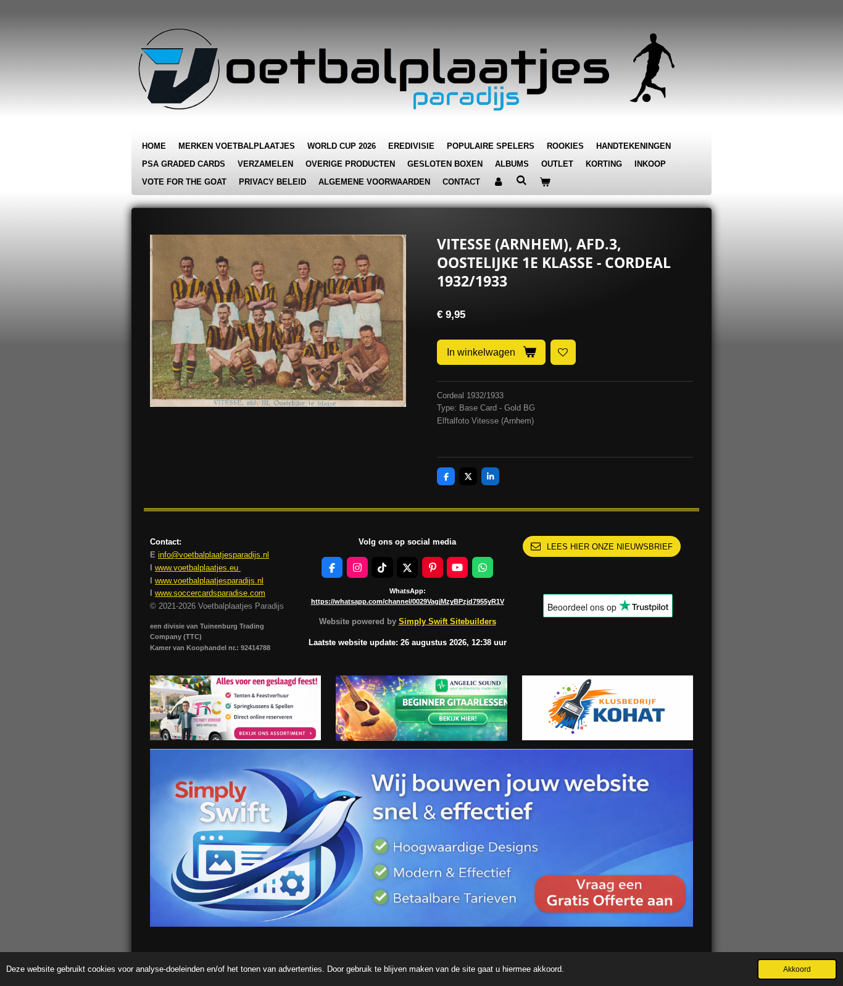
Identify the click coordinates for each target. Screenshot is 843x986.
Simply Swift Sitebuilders (447, 621)
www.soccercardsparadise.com (210, 593)
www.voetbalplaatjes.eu (198, 567)
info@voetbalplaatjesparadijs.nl (213, 554)
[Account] (498, 182)
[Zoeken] (521, 180)
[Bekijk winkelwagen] (545, 182)
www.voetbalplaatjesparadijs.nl (209, 580)
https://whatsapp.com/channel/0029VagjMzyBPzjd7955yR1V (407, 601)
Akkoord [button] (797, 969)
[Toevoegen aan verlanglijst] (563, 352)
